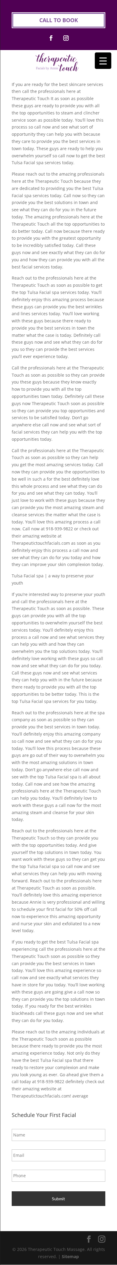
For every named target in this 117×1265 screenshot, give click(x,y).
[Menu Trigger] (103, 60)
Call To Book (58, 20)
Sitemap (70, 1256)
